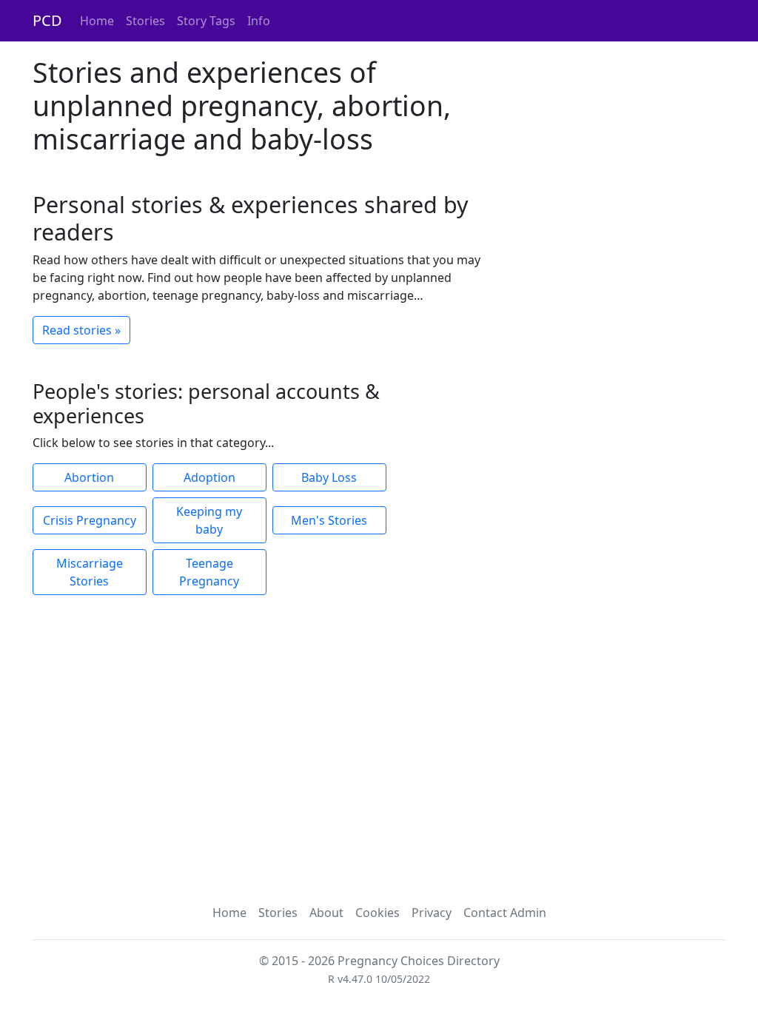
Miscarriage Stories (89, 572)
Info (258, 21)
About (326, 912)
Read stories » (81, 330)
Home (97, 21)
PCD (47, 20)
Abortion (89, 477)
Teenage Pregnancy (209, 572)
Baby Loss (329, 477)
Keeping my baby (209, 520)
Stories (145, 21)
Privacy (432, 912)
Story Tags (206, 21)
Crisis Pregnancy (89, 520)
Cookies (377, 912)
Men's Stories (329, 520)
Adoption (209, 477)
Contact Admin (504, 912)
